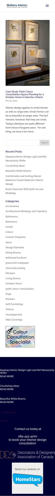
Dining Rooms (13, 252)
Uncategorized (14, 314)
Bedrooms (11, 221)
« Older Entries (8, 412)
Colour (9, 232)
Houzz (3, 420)
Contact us (22, 429)
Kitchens (10, 273)
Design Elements (15, 247)
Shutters (10, 299)
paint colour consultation (20, 288)
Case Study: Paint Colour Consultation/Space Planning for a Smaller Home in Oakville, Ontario (25, 94)
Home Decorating (15, 268)
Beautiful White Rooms (18, 170)
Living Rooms (13, 278)
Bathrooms (12, 216)
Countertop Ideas (15, 165)
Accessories (12, 206)
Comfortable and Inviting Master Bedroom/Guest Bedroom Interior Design (24, 180)
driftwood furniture (16, 257)
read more (7, 376)
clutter (9, 226)
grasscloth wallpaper (17, 262)
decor (9, 242)
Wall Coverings (14, 319)
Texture (10, 309)
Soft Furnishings (14, 304)
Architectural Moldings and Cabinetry (26, 211)
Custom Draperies (16, 237)
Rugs (8, 294)
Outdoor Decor (14, 283)
